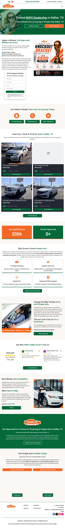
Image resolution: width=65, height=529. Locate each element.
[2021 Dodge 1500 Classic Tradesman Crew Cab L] (16, 195)
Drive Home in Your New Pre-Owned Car (14, 55)
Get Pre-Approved (17, 174)
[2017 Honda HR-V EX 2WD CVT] (16, 160)
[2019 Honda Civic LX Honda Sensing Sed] (48, 195)
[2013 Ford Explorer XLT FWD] (48, 160)
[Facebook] (54, 514)
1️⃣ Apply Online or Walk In (8, 52)
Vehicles (26, 505)
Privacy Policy (16, 94)
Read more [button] (42, 361)
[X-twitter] (56, 514)
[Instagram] (62, 514)
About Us (26, 508)
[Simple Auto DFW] (8, 6)
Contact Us (36, 505)
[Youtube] (59, 514)
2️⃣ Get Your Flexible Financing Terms (11, 54)
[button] (63, 356)
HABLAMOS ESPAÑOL (33, 1)
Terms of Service (49, 524)
